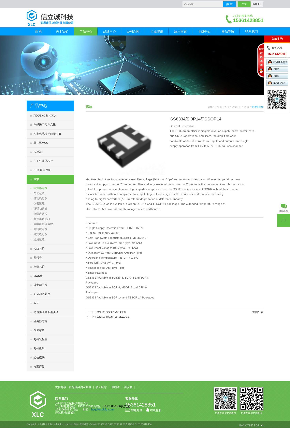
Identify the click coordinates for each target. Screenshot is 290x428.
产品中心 (86, 31)
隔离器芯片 (40, 321)
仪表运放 (39, 203)
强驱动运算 (40, 208)
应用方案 (180, 31)
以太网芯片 (40, 284)
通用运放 (39, 239)
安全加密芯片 (42, 294)
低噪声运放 (40, 213)
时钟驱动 (39, 348)
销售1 (276, 69)
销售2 (276, 76)
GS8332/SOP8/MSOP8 (111, 312)
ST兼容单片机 (42, 170)
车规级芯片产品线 (45, 124)
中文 (244, 4)
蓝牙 (36, 303)
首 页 (38, 31)
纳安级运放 (40, 234)
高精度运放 (40, 229)
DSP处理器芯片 (43, 160)
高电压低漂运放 (43, 224)
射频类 (38, 257)
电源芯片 (39, 266)
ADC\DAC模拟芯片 (45, 115)
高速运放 (39, 193)
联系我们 (251, 31)
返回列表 (257, 312)
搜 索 (229, 4)
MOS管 (38, 275)
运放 (36, 179)
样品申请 (228, 31)
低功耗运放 (40, 198)
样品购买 (69, 412)
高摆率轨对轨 (42, 218)
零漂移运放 (40, 188)
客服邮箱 (136, 410)
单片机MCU (41, 142)
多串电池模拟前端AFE (47, 133)
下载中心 (204, 31)
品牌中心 (109, 31)
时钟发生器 (40, 339)
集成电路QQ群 (279, 84)
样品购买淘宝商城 (80, 387)
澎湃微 (128, 387)
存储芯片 (39, 330)
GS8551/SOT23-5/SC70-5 (113, 316)
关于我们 (62, 31)
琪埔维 (115, 387)
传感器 (38, 151)
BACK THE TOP (249, 425)
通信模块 (39, 357)
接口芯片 (39, 248)
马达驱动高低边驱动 (46, 312)
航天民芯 (101, 387)
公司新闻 (133, 31)
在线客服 (155, 410)
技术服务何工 (280, 62)
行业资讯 (157, 31)
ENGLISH (257, 4)
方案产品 (39, 366)
